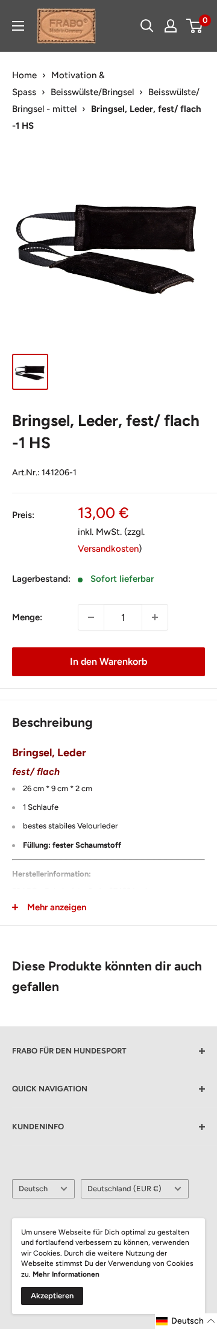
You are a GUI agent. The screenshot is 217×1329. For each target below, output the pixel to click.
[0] (195, 26)
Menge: (27, 617)
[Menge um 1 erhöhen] (155, 617)
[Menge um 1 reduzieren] (91, 617)
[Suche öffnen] (147, 25)
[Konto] (171, 25)
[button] (186, 1321)
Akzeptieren (52, 1295)
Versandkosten (108, 548)
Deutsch (33, 1188)
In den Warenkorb (108, 661)
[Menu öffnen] (18, 26)
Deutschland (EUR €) (124, 1188)
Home (24, 75)
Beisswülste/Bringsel (92, 92)
